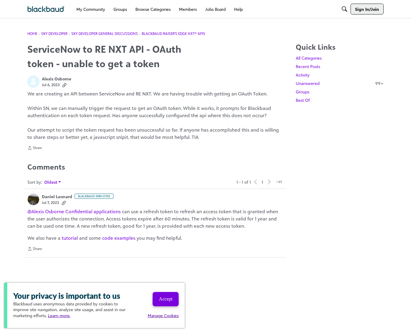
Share (34, 148)
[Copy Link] (64, 85)
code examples (118, 238)
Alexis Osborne (56, 78)
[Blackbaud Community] (46, 9)
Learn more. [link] (59, 315)
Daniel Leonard (57, 196)
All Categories (309, 58)
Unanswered (340, 83)
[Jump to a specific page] (279, 182)
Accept (165, 298)
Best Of (303, 100)
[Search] (344, 9)
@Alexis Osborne (45, 211)
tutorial (70, 238)
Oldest (51, 182)
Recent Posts (308, 66)
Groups (302, 91)
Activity (303, 74)
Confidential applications (93, 211)
